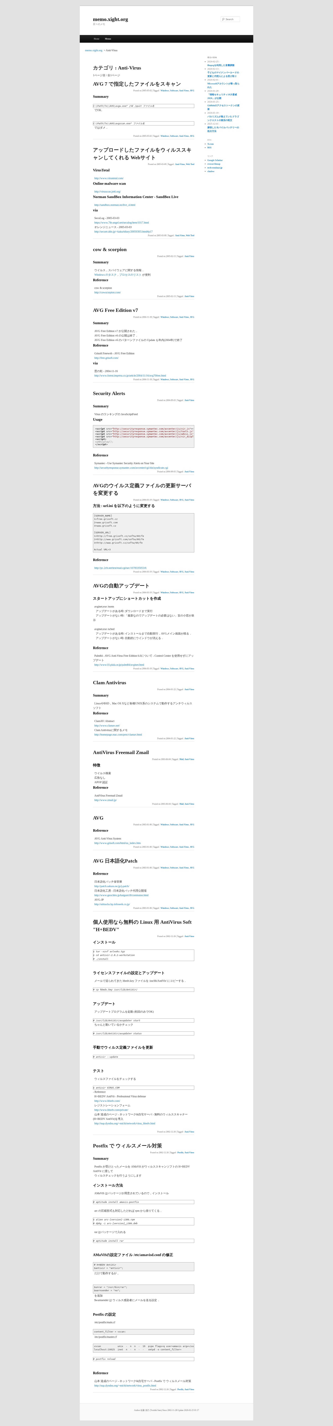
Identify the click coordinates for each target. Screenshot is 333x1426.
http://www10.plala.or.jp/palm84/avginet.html (119, 664)
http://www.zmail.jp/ (105, 800)
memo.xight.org (110, 19)
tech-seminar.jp (214, 167)
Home (96, 38)
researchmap (213, 164)
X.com (210, 144)
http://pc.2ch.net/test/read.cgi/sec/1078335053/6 (120, 567)
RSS (209, 147)
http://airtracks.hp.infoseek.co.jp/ (112, 904)
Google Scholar (215, 160)
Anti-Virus (184, 90)
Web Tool (190, 164)
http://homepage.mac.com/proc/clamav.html (118, 734)
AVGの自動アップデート (121, 585)
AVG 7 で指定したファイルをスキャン (137, 84)
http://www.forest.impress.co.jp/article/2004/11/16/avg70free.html (130, 375)
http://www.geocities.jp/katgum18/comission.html (121, 895)
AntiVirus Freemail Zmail (121, 752)
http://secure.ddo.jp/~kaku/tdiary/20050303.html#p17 (123, 231)
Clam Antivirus (109, 682)
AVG (192, 90)
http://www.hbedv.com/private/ (111, 1109)
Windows (165, 90)
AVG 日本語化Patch (115, 861)
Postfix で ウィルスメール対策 (127, 1145)
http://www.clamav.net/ (107, 725)
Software (174, 90)
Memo (108, 38)
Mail (181, 759)
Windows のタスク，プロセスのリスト (118, 274)
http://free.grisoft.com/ (106, 357)
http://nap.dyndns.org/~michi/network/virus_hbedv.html (124, 1123)
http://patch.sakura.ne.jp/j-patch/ (111, 886)
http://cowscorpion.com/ (107, 292)
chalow (210, 171)
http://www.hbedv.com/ (107, 1100)
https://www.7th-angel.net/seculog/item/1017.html (121, 222)
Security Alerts (109, 393)
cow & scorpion (110, 249)
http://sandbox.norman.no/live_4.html (114, 204)
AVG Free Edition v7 (115, 310)
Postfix (180, 1152)
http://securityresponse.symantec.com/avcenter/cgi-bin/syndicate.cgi (131, 467)
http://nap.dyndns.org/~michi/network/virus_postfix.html (125, 1385)
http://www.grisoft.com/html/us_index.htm (117, 843)
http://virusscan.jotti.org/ (107, 191)
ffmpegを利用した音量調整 (220, 65)
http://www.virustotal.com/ (108, 178)
